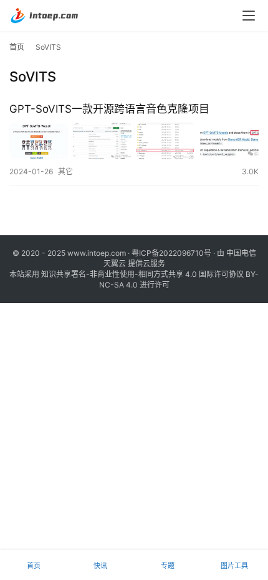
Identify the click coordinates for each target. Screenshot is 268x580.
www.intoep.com (96, 253)
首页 (16, 47)
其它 (65, 171)
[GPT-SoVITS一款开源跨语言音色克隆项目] (134, 141)
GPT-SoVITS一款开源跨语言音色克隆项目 (109, 109)
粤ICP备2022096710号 (171, 253)
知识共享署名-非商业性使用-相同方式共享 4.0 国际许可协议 (142, 274)
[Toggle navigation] (249, 15)
